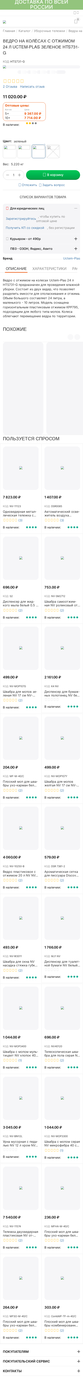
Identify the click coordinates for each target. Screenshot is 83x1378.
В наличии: (11, 125)
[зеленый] (38, 151)
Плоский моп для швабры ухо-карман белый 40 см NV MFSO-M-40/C (20, 1323)
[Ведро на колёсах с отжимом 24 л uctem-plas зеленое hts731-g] (41, 66)
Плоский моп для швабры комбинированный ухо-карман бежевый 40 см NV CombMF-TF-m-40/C (62, 1323)
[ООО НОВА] (4, 21)
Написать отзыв (32, 86)
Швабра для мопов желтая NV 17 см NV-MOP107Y (60, 783)
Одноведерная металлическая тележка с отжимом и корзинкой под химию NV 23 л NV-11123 (20, 513)
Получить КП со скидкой (25, 228)
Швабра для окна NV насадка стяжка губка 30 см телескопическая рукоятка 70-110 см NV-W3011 (20, 963)
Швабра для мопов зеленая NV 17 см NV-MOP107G (20, 693)
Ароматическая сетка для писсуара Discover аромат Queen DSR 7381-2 (61, 873)
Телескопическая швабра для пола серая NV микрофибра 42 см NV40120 (62, 1053)
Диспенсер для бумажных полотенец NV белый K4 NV (62, 693)
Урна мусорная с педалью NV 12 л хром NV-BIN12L (20, 1143)
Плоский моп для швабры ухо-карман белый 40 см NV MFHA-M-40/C (62, 1233)
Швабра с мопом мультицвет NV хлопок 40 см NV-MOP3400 (20, 1053)
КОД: (6, 61)
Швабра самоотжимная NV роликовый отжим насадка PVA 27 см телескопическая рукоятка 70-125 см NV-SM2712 (61, 603)
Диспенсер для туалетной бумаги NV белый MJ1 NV (62, 963)
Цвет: (7, 141)
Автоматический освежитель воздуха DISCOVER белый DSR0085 (62, 513)
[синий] (53, 151)
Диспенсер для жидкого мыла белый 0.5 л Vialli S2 (20, 603)
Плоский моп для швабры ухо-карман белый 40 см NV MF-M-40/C (20, 783)
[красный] (24, 151)
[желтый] (9, 151)
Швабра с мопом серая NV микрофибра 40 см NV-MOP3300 (62, 1143)
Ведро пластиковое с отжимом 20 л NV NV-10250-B (20, 873)
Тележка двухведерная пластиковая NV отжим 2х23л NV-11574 (20, 1233)
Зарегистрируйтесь (21, 219)
